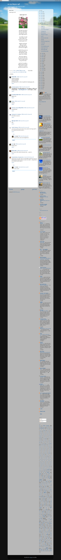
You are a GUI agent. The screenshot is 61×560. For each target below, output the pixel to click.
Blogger (30, 557)
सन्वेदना (50, 539)
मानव (51, 519)
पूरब (41, 506)
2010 (41, 87)
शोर (47, 535)
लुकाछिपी (49, 529)
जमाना (50, 491)
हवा (51, 546)
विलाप (44, 533)
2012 (41, 83)
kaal (46, 442)
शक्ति (51, 533)
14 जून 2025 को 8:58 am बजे (29, 157)
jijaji (46, 441)
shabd (51, 461)
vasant (40, 468)
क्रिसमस (40, 485)
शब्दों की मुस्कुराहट (43, 257)
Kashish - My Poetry (44, 293)
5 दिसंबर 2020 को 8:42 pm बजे (23, 120)
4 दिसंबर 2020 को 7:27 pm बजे (19, 101)
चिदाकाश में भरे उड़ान (44, 34)
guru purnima (45, 437)
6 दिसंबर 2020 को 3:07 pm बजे (20, 144)
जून (42, 61)
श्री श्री (50, 535)
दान (49, 495)
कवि (49, 478)
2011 (41, 85)
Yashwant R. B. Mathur (16, 114)
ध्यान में (42, 36)
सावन (51, 541)
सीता (45, 543)
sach (47, 456)
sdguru (44, 461)
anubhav (44, 430)
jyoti (43, 442)
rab (49, 454)
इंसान (46, 474)
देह (51, 497)
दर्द (46, 495)
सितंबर (42, 56)
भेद (49, 515)
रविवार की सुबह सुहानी (46, 137)
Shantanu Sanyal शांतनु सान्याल (17, 107)
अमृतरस (41, 342)
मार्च (42, 66)
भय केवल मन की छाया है (46, 123)
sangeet (50, 459)
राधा (39, 528)
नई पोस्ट (11, 189)
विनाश (41, 533)
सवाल (50, 540)
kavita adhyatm (43, 444)
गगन (45, 486)
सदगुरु (44, 539)
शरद (41, 534)
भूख (47, 515)
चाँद (40, 490)
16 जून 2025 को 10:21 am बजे (23, 167)
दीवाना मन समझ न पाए (46, 182)
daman (49, 434)
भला (40, 515)
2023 (41, 16)
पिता (41, 505)
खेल (41, 486)
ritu (40, 456)
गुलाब (48, 487)
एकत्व (39, 478)
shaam (47, 461)
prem (43, 454)
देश (47, 497)
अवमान (50, 471)
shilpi (47, 462)
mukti (46, 449)
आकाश (48, 472)
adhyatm (42, 428)
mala (43, 447)
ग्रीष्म (41, 488)
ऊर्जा (48, 477)
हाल (41, 548)
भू (17, 72)
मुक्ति (40, 522)
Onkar (13, 101)
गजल (49, 486)
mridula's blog (43, 318)
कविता (40, 480)
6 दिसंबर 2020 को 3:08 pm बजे (23, 136)
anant (49, 429)
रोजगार (40, 529)
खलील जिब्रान (42, 360)
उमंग (42, 477)
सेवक (40, 545)
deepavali (40, 435)
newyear (49, 450)
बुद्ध (45, 514)
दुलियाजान (44, 497)
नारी (51, 500)
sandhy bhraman (45, 459)
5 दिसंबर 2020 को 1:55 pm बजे (26, 114)
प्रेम (40, 361)
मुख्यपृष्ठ (22, 189)
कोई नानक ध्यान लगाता (44, 38)
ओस (42, 478)
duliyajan (40, 436)
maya (40, 449)
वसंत (49, 530)
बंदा (50, 509)
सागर (43, 541)
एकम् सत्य (42, 44)
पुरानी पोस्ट (34, 189)
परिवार (48, 502)
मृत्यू (45, 523)
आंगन (43, 472)
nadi (39, 450)
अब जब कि (43, 28)
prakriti (49, 453)
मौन (51, 523)
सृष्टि (25, 72)
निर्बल (40, 501)
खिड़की (48, 485)
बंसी (43, 510)
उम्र (45, 477)
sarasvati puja (43, 460)
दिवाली (47, 496)
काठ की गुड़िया (48, 480)
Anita (15, 136)
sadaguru (50, 456)
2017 (41, 75)
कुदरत (47, 481)
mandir (43, 448)
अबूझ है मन (43, 26)
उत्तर (13, 134)
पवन (51, 502)
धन (41, 499)
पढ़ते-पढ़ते (41, 310)
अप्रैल (42, 65)
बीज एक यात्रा (43, 33)
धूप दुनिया (48, 499)
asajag (51, 430)
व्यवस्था (47, 533)
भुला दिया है (45, 175)
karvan (47, 443)
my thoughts (42, 231)
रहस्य (41, 527)
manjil (47, 448)
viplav (43, 468)
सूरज (46, 544)
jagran (50, 440)
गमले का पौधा (42, 242)
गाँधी (42, 487)
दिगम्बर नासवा (14, 150)
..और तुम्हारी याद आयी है (43, 319)
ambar (42, 429)
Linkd (41, 232)
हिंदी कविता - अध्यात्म (48, 549)
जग (41, 491)
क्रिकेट (51, 482)
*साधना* (41, 384)
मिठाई (49, 521)
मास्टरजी (46, 521)
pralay (40, 454)
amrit (45, 429)
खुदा (51, 485)
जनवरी (42, 70)
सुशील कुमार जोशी (15, 120)
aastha (50, 426)
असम (40, 472)
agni (51, 428)
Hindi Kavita (46, 425)
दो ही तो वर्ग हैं (42, 401)
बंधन (40, 510)
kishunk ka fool (41, 446)
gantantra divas (49, 436)
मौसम (42, 524)
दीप (49, 496)
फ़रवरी (42, 68)
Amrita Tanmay (15, 127)
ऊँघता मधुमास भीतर (44, 49)
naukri (43, 450)
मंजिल (44, 517)
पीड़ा (44, 505)
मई (42, 63)
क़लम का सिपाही (42, 368)
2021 (41, 20)
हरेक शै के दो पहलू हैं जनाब (45, 41)
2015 (41, 78)
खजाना (44, 485)
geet (41, 437)
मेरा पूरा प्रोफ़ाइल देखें (42, 101)
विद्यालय (51, 532)
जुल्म (51, 492)
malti (46, 447)
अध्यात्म (48, 470)
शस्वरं (41, 333)
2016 (41, 77)
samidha (40, 459)
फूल (14, 72)
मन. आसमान (48, 518)
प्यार (49, 506)
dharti (44, 435)
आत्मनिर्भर (49, 473)
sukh (45, 465)
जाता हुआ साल (43, 31)
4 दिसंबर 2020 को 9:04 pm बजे (29, 107)
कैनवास (44, 482)
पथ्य (41, 502)
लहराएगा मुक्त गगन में (44, 48)
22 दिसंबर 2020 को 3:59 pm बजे (22, 150)
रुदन (50, 528)
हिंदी (47, 548)
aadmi (40, 426)
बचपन (49, 510)
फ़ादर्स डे (44, 509)
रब (48, 526)
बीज (16, 72)
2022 (41, 18)
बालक (40, 514)
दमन (40, 495)
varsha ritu (44, 467)
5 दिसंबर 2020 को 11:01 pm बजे (23, 127)
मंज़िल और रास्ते (45, 167)
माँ (44, 519)
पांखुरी (45, 503)
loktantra (49, 446)
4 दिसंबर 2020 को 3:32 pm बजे (26, 94)
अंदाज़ (41, 276)
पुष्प (47, 505)
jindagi (50, 441)
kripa (46, 446)
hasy (40, 438)
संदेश (41, 419)
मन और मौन (43, 43)
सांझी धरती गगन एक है (44, 24)
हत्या (48, 546)
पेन (43, 506)
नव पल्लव (48, 500)
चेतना (51, 490)
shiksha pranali (42, 462)
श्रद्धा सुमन (42, 199)
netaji (46, 450)
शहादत (44, 534)
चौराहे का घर (42, 343)
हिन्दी (51, 550)
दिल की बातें (42, 351)
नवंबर (42, 53)
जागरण (40, 492)
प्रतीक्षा (46, 507)
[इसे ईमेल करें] (28, 70)
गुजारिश (45, 487)
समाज (43, 540)
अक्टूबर (42, 55)
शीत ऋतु (45, 535)
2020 (41, 21)
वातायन (43, 532)
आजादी (40, 473)
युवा (40, 526)
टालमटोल (41, 277)
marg (50, 448)
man (49, 447)
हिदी (48, 550)
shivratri (50, 462)
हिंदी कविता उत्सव (43, 550)
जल (13, 72)
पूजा (51, 505)
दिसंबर (42, 23)
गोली (51, 487)
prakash (46, 453)
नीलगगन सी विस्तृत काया (47, 160)
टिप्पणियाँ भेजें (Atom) (16, 192)
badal (44, 431)
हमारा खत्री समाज (43, 284)
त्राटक (41, 250)
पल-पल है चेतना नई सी (44, 51)
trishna (41, 466)
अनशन (40, 471)
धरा (44, 499)
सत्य (48, 538)
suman (48, 465)
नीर (48, 501)
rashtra (48, 455)
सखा (41, 538)
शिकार (41, 535)
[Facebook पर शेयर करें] (31, 70)
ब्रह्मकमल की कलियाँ (43, 205)
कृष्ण (51, 481)
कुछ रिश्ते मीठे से (42, 192)
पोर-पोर (46, 506)
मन (41, 518)
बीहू (42, 514)
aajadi (47, 426)
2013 (41, 82)
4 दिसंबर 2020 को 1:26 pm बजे (22, 76)
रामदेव (43, 528)
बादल (43, 512)
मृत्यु (42, 523)
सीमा (49, 543)
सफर (40, 540)
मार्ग (41, 521)
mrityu (43, 449)
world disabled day (49, 468)
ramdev (44, 455)
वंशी (43, 530)
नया (40, 500)
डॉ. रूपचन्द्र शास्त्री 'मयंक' (16, 94)
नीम (45, 501)
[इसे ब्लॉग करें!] (29, 70)
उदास (39, 477)
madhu (40, 447)
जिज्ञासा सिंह (14, 76)
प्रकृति (40, 507)
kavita (50, 443)
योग (43, 526)
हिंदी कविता (41, 549)
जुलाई (42, 60)
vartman (49, 467)
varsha (40, 467)
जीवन (45, 492)
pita (39, 453)
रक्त (46, 526)
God (40, 425)
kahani (49, 442)
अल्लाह (46, 471)
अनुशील (41, 302)
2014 (41, 80)
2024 (41, 15)
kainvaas (40, 443)
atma (41, 431)
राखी (44, 527)
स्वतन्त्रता (43, 545)
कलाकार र (46, 478)
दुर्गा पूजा (40, 497)
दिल (42, 496)
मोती (48, 523)
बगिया (46, 510)
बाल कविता (49, 513)
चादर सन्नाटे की (42, 294)
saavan (43, 456)
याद (45, 524)
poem (42, 453)
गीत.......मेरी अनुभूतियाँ (44, 249)
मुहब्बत (48, 522)
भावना (41, 369)
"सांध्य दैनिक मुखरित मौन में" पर (23, 89)
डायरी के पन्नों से (43, 196)
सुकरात (40, 544)
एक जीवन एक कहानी (43, 204)
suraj (51, 465)
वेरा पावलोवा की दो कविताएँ (44, 310)
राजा (50, 527)
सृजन (49, 544)
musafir (49, 449)
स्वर (51, 545)
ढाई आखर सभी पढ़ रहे (46, 152)
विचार (41, 414)
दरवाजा (44, 495)
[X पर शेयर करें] (30, 70)
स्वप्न (47, 545)
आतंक (45, 473)
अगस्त (42, 58)
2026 (41, 11)
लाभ (46, 529)
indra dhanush (45, 440)
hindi (46, 438)
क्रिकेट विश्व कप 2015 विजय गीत (45, 352)
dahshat (45, 434)
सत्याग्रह (40, 539)
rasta (51, 455)
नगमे (51, 499)
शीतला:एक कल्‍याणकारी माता (44, 285)
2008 (41, 88)
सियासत (42, 543)
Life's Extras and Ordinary (45, 393)
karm (44, 443)
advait (48, 428)
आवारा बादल (42, 241)
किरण (40, 481)
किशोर (43, 481)
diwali (50, 435)
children (41, 434)
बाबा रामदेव (41, 513)
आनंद (40, 474)
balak (51, 431)
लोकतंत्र (40, 530)
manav (40, 448)
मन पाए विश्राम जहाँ (14, 4)
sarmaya (49, 460)
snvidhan (41, 465)
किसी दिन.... (42, 223)
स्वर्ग (41, 546)
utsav (49, 466)
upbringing (45, 466)
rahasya (40, 455)
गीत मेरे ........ (42, 222)
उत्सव (49, 476)
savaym (40, 461)
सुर (42, 544)
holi (40, 440)
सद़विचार (41, 327)
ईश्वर (42, 476)
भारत (43, 515)
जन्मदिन (45, 491)
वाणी (39, 532)
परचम (44, 502)
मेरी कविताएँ (42, 400)
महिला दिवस (41, 519)
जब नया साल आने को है (44, 29)
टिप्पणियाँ (41, 421)
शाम (51, 534)
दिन (39, 496)
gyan (50, 437)
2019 (41, 72)
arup (47, 430)
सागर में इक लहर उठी (43, 193)
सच (44, 538)
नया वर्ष (44, 500)
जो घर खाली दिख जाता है (45, 46)
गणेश (39, 487)
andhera (40, 430)
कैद (41, 482)
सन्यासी (47, 539)
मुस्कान (44, 522)
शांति (47, 534)
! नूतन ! (41, 408)
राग (46, 527)
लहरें (43, 529)
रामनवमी (47, 528)
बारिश (45, 513)
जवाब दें (13, 83)
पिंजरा (51, 503)
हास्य (44, 548)
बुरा (51, 514)
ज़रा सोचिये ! (42, 377)
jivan (40, 442)
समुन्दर (46, 540)
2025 (41, 13)
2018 (41, 73)
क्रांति (48, 482)
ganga (44, 436)
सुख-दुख (42, 39)
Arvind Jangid (43, 376)
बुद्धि (48, 514)
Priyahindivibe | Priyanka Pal (17, 157)
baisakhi (47, 431)
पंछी (51, 501)
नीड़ (43, 501)
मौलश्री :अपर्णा (42, 411)
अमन (43, 471)
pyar (47, 454)
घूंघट (51, 488)
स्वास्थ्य (45, 546)
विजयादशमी (47, 532)
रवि (51, 526)
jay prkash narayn (42, 441)
